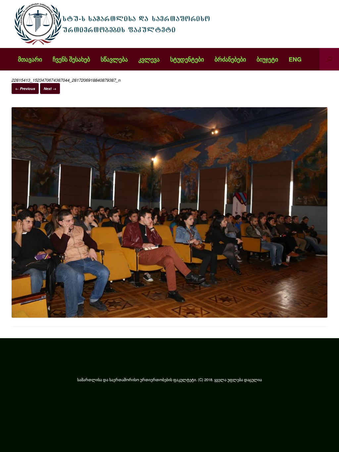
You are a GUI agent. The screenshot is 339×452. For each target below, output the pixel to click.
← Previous (25, 88)
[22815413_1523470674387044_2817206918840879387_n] (169, 316)
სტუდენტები (187, 59)
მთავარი (30, 59)
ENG (295, 59)
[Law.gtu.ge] (114, 24)
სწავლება (114, 59)
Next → (50, 88)
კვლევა (149, 59)
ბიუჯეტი (267, 59)
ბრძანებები (230, 59)
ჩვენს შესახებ (71, 59)
